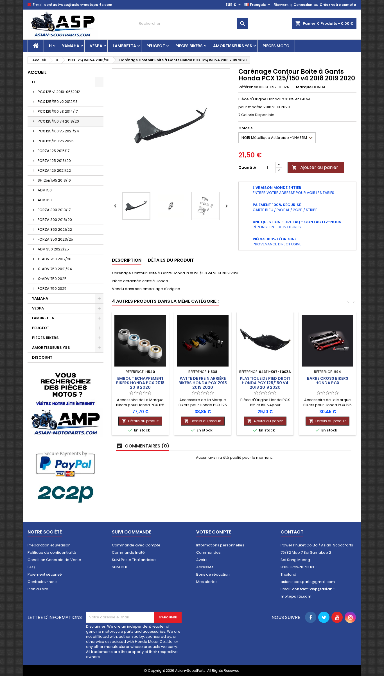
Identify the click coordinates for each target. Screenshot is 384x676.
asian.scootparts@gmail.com (308, 581)
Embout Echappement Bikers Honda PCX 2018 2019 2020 (140, 383)
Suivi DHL (119, 567)
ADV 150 (45, 190)
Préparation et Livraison (49, 545)
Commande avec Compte (136, 545)
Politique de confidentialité (52, 552)
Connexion (302, 4)
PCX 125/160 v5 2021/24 (58, 131)
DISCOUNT (42, 357)
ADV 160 (45, 200)
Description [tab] (126, 260)
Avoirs (201, 559)
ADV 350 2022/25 (53, 249)
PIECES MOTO (276, 46)
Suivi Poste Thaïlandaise (134, 559)
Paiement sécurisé (45, 574)
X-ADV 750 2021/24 (55, 269)
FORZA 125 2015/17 (53, 150)
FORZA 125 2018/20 (54, 160)
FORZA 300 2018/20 (55, 219)
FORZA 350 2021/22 (55, 229)
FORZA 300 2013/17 (54, 209)
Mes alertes (207, 581)
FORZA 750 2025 (52, 288)
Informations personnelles (220, 545)
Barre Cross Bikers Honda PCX (327, 381)
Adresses (205, 567)
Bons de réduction (213, 574)
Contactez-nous (43, 581)
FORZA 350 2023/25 (55, 239)
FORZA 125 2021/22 (54, 170)
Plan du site (38, 589)
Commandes (208, 552)
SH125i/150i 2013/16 (54, 180)
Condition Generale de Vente (54, 559)
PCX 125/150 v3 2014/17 (58, 111)
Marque (303, 87)
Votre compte (213, 532)
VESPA (96, 46)
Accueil (37, 72)
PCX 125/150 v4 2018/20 (58, 121)
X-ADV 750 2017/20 (54, 259)
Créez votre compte (338, 4)
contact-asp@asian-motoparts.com (78, 4)
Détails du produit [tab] (171, 260)
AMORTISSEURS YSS (232, 46)
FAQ (31, 567)
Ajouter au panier (315, 167)
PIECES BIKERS (189, 46)
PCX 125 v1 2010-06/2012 (59, 91)
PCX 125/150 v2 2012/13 (58, 101)
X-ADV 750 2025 (52, 278)
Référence (248, 87)
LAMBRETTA (124, 46)
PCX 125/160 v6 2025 (56, 141)
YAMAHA (70, 46)
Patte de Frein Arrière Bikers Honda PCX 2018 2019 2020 (203, 383)
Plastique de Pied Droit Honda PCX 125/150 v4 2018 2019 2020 (265, 383)
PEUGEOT (155, 46)
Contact (292, 532)
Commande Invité (128, 552)
